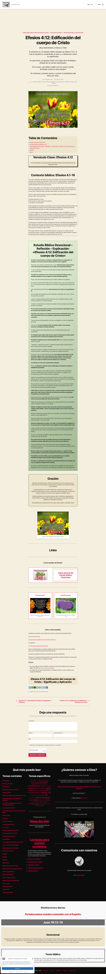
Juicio (38, 790)
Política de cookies (11, 971)
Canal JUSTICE (6, 792)
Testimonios (5, 889)
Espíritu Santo (43, 783)
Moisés (36, 795)
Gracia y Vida (49, 79)
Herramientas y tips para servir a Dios (13, 842)
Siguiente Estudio (66, 595)
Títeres (48, 803)
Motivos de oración (7, 851)
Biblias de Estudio (7, 783)
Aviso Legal (25, 971)
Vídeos (42, 805)
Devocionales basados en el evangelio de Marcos (42, 639)
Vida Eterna (37, 805)
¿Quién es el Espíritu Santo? (36, 868)
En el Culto (5, 827)
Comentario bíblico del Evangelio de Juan (14, 795)
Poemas (4, 857)
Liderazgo (42, 790)
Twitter (52, 970)
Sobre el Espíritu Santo (8, 877)
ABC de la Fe (5, 780)
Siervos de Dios (33, 803)
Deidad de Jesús (35, 782)
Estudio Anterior (40, 595)
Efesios (32, 691)
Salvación (37, 801)
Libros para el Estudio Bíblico (10, 845)
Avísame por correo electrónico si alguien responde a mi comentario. (45, 745)
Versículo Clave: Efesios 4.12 (37, 142)
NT (35, 691)
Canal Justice (72, 970)
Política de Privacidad (19, 971)
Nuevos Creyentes (40, 691)
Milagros (32, 795)
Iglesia (38, 788)
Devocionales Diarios (56, 32)
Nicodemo (42, 795)
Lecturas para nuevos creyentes (39, 843)
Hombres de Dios (32, 788)
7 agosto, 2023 (59, 79)
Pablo (46, 691)
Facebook (45, 970)
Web (29, 739)
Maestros (47, 790)
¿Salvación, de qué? (33, 865)
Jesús (48, 788)
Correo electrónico (58, 732)
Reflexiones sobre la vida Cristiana (73, 32)
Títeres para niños (7, 892)
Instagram (58, 970)
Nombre (30, 732)
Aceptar (17, 968)
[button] (32, 958)
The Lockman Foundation (47, 668)
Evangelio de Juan (34, 786)
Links (31, 152)
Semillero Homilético (8, 871)
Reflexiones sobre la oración (10, 865)
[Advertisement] (53, 18)
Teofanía (40, 803)
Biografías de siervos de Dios (10, 789)
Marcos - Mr (46, 792)
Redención (32, 801)
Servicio (46, 801)
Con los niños (6, 815)
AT (39, 779)
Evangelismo (6, 839)
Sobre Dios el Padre (7, 874)
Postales (4, 860)
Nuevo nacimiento (32, 797)
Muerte (39, 795)
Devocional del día (7, 821)
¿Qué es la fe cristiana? (34, 859)
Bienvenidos (6, 786)
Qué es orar (5, 863)
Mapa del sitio (39, 821)
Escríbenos (84, 798)
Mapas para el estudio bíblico (10, 848)
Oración (32, 150)
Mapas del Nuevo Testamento (34, 792)
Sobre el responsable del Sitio (10, 880)
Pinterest (65, 970)
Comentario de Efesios (8, 808)
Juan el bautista (33, 790)
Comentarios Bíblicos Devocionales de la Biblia (36, 32)
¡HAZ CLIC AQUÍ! (80, 875)
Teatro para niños (7, 886)
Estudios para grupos (8, 836)
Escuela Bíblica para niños (9, 833)
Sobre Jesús (6, 883)
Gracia (49, 785)
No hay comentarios (54, 85)
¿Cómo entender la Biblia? (35, 862)
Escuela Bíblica (35, 783)
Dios (41, 782)
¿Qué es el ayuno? (33, 871)
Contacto (5, 818)
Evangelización (43, 785)
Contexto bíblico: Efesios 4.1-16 (38, 144)
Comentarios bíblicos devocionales (38, 646)
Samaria (41, 801)
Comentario (31, 720)
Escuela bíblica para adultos (10, 830)
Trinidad (44, 803)
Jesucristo (43, 788)
